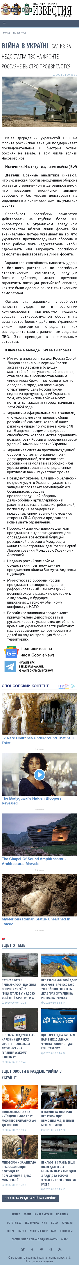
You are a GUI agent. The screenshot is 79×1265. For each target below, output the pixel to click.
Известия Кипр (38, 1231)
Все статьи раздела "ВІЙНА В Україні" (30, 1198)
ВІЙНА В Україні (25, 45)
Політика (62, 1214)
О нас (64, 1239)
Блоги (27, 1214)
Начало (15, 1214)
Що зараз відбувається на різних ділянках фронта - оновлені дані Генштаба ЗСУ (58, 1041)
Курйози (67, 1223)
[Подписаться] (30, 652)
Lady (53, 1231)
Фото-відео (14, 1223)
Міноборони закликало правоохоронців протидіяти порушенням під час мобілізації (19, 1171)
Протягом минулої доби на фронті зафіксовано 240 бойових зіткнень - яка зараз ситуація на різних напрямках (59, 989)
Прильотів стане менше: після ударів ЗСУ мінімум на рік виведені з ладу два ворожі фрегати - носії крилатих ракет (58, 1173)
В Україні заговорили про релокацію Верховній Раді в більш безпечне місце (57, 1118)
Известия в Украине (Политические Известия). (41, 1257)
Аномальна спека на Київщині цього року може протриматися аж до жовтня (19, 1118)
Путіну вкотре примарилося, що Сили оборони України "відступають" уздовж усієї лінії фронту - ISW (19, 989)
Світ (44, 1223)
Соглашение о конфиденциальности (34, 1239)
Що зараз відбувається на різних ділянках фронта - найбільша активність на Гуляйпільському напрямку (18, 1046)
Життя (22, 1231)
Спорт (10, 1231)
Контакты (66, 1231)
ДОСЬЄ (54, 1223)
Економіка (32, 1223)
